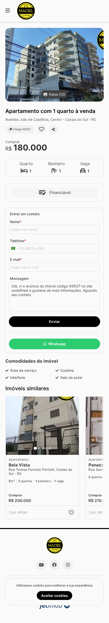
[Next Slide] (99, 65)
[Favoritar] (41, 129)
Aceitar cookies (54, 595)
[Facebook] (54, 565)
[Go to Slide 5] (50, 448)
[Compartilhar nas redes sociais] (53, 129)
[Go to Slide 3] (43, 448)
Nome (15, 222)
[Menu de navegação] (7, 11)
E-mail (16, 259)
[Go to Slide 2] (39, 448)
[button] (54, 65)
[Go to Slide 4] (46, 448)
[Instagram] (67, 565)
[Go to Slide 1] (35, 448)
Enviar (54, 321)
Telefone (18, 241)
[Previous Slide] (9, 65)
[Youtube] (41, 565)
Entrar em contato (25, 214)
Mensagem (19, 278)
